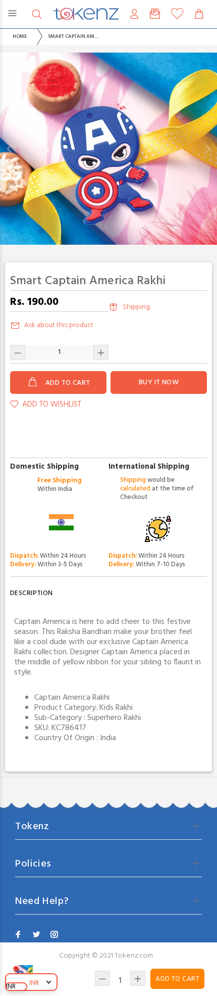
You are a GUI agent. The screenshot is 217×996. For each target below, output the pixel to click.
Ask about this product (58, 325)
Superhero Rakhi (114, 718)
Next (207, 148)
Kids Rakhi (116, 707)
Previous (9, 148)
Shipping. (137, 307)
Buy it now (159, 382)
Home (20, 36)
